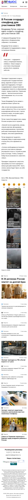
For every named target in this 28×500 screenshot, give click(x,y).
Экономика (5, 304)
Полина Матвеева (17, 15)
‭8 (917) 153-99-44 (13, 452)
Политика (5, 13)
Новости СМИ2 (5, 270)
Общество (5, 275)
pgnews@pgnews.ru (13, 455)
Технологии (6, 312)
